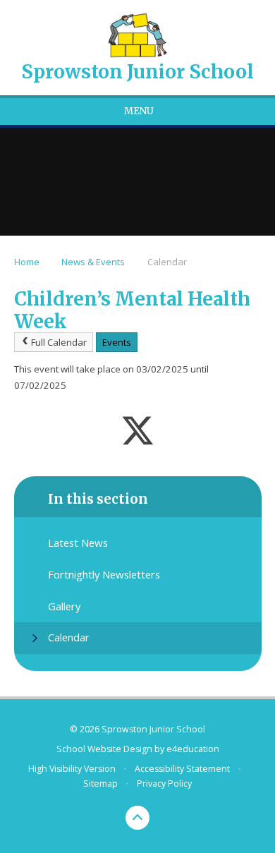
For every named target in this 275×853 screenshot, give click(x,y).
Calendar (167, 261)
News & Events (93, 261)
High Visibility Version (72, 769)
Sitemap (100, 784)
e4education (192, 749)
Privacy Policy (164, 784)
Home (26, 261)
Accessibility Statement (182, 769)
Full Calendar (59, 342)
